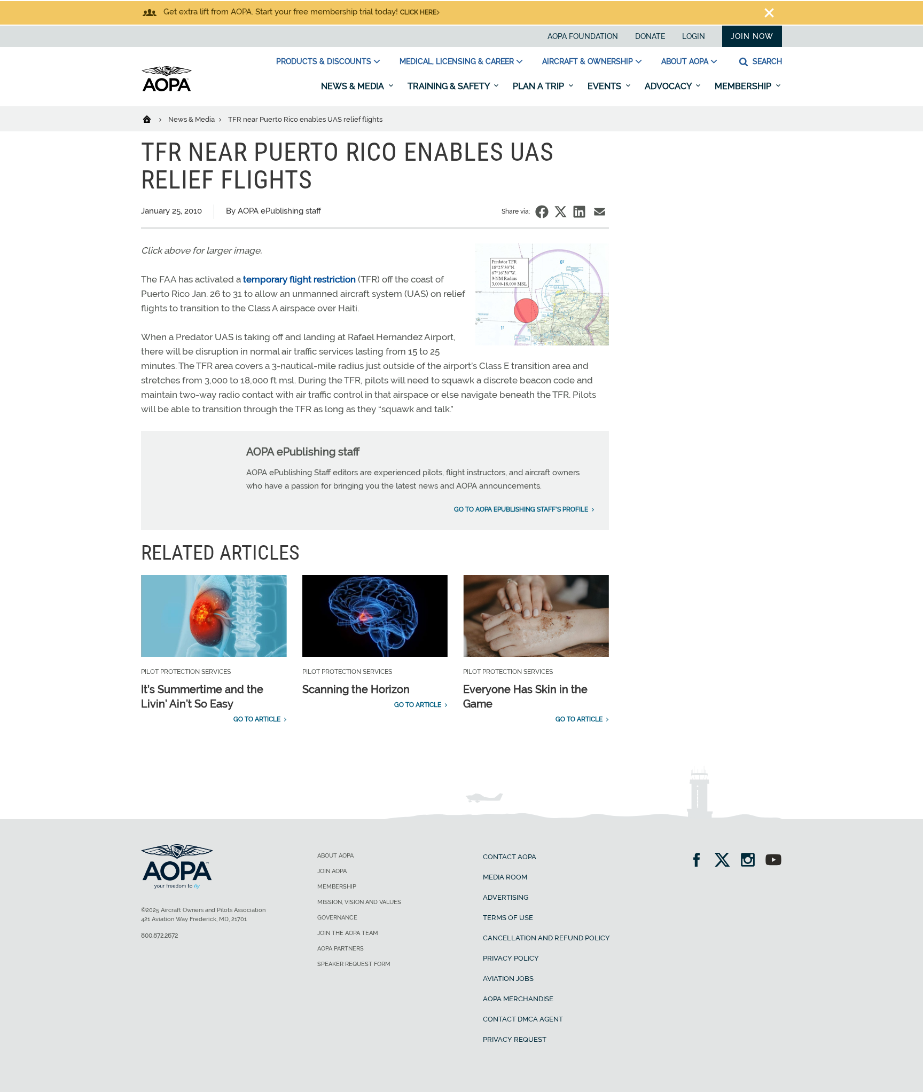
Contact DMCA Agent (523, 1019)
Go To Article (256, 719)
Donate (650, 36)
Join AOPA (332, 871)
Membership (744, 86)
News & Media (353, 86)
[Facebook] (700, 861)
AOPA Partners (340, 948)
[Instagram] (751, 861)
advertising (505, 897)
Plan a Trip (539, 86)
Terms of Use (508, 918)
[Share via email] (599, 211)
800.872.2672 (159, 935)
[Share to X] (560, 211)
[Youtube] (773, 861)
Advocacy (669, 86)
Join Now (752, 36)
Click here (418, 12)
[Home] (153, 118)
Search (766, 61)
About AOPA (684, 61)
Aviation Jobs (508, 979)
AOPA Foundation (582, 36)
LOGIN (693, 36)
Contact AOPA (509, 857)
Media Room (505, 877)
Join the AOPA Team (347, 933)
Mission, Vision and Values (359, 902)
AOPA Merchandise (518, 999)
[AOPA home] (166, 89)
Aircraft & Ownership (587, 61)
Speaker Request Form (353, 964)
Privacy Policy (511, 958)
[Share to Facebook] (542, 211)
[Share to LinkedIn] (579, 211)
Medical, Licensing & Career (457, 61)
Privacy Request (514, 1039)
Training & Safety (449, 86)
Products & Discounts (323, 61)
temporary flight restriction (299, 279)
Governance (337, 917)
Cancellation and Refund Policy (546, 938)
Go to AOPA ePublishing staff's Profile (521, 509)
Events (605, 86)
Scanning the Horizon (356, 689)
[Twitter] (726, 861)
